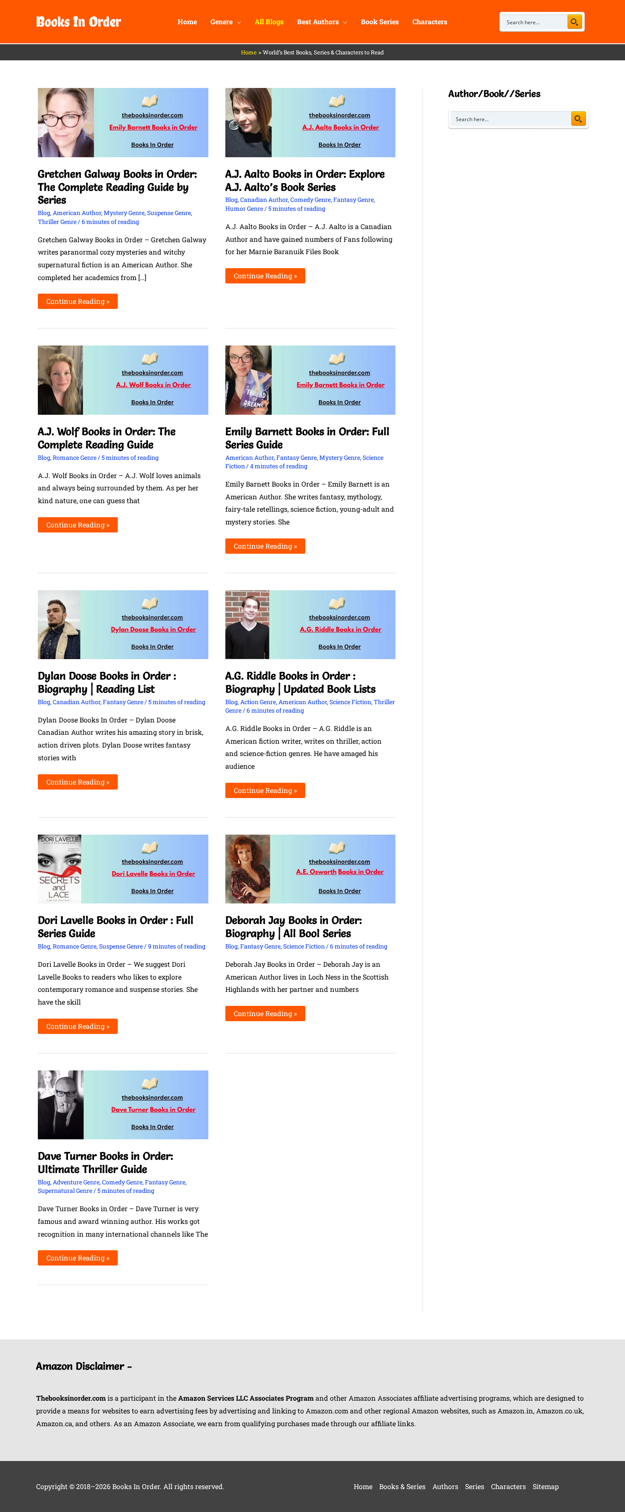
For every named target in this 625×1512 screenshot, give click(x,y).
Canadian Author (264, 199)
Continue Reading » (77, 300)
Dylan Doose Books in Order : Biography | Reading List (107, 682)
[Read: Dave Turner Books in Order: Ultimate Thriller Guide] (123, 1103)
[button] (237, 22)
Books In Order (78, 21)
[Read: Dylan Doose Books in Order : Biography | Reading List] (123, 623)
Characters (508, 1486)
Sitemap (546, 1486)
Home (363, 1486)
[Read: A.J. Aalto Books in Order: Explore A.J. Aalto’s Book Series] (310, 121)
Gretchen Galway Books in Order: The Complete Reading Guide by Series (117, 187)
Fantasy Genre (353, 199)
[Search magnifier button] (575, 21)
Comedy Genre (310, 199)
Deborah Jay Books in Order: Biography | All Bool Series (293, 927)
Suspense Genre (169, 213)
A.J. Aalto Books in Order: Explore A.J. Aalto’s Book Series (305, 180)
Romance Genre (75, 457)
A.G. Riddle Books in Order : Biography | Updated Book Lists (300, 682)
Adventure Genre (76, 1182)
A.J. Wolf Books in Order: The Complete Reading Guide (107, 438)
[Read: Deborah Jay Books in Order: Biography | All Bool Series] (310, 868)
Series (474, 1486)
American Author (77, 213)
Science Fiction (350, 702)
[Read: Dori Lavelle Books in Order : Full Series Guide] (123, 868)
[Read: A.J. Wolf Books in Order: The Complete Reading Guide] (123, 379)
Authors (445, 1486)
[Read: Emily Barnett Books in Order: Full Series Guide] (310, 379)
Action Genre (258, 702)
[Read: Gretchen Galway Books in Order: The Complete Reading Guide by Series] (123, 121)
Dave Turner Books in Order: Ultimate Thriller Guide (105, 1162)
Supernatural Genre (65, 1190)
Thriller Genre (57, 222)
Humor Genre (244, 208)
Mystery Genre (124, 213)
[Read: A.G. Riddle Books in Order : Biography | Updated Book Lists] (310, 623)
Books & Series (402, 1486)
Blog (44, 213)
